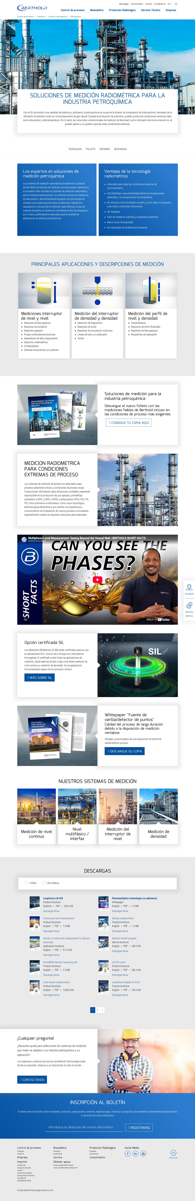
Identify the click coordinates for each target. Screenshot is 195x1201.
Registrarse (140, 1127)
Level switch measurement (56, 982)
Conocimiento (137, 4)
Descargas (123, 4)
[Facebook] (127, 1154)
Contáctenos (159, 4)
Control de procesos (25, 16)
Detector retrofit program (124, 938)
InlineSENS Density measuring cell (60, 962)
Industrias (41, 16)
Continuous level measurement (58, 918)
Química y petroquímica (58, 16)
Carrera (148, 4)
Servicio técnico (189, 613)
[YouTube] (143, 1154)
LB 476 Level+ (119, 962)
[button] (176, 4)
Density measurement (123, 918)
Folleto (33, 882)
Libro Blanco (53, 882)
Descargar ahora (51, 911)
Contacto (189, 593)
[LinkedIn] (135, 1154)
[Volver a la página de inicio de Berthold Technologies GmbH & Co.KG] (32, 8)
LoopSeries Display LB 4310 (126, 982)
